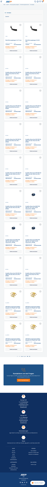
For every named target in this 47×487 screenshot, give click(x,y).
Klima (13, 454)
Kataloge (13, 464)
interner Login (33, 464)
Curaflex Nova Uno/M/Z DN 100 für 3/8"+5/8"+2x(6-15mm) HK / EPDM (12, 241)
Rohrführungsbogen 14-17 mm (13, 40)
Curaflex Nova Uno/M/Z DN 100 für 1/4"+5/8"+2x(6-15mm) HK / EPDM (32, 241)
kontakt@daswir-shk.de (23, 404)
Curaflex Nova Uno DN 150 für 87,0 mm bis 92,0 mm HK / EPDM (13, 141)
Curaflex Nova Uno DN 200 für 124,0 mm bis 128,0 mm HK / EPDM (13, 174)
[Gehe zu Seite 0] (19, 356)
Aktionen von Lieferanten (33, 454)
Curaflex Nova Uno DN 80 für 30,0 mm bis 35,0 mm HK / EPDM (33, 274)
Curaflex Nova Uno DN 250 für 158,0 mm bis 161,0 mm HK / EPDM (13, 208)
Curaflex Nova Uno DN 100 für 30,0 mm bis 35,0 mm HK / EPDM (13, 74)
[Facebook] (24, 482)
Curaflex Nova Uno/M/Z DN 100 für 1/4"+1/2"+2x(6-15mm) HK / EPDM (32, 208)
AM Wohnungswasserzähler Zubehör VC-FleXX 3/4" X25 (32, 339)
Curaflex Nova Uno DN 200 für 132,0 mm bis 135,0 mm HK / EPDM (33, 174)
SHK (4, 4)
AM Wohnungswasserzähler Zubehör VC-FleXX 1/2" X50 (32, 307)
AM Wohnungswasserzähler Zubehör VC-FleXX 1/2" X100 (13, 339)
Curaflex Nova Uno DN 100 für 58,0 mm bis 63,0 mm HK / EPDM (33, 107)
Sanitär (13, 450)
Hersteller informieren (13, 468)
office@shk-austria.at (23, 420)
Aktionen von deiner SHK (33, 452)
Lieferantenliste (13, 469)
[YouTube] (26, 482)
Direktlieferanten (13, 459)
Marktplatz (13, 466)
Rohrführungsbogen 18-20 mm (32, 40)
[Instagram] (20, 482)
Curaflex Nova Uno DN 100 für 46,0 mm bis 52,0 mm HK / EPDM (13, 107)
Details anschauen (13, 50)
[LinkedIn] (22, 482)
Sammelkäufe (33, 450)
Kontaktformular (23, 407)
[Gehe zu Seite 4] (29, 356)
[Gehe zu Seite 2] (27, 356)
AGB (23, 476)
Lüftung (13, 456)
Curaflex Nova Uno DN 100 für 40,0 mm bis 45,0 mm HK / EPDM (33, 74)
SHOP (7, 4)
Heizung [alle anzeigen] (14, 4)
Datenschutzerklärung (23, 478)
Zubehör (7, 16)
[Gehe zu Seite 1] (17, 356)
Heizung (13, 452)
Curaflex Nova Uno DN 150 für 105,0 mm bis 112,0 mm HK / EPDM (33, 141)
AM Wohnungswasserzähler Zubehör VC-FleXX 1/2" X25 (12, 307)
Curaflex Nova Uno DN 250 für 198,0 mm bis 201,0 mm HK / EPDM (13, 274)
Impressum (23, 480)
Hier (10, 432)
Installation (13, 457)
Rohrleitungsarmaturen (24, 4)
